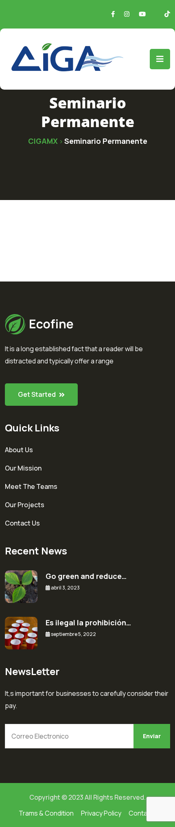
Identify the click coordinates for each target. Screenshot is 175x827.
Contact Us (22, 523)
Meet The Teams (31, 486)
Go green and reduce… (86, 576)
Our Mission (23, 468)
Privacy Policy (101, 813)
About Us (19, 449)
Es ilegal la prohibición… (88, 622)
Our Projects (24, 504)
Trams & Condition (46, 813)
